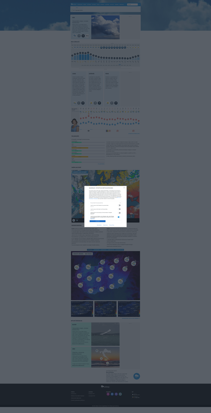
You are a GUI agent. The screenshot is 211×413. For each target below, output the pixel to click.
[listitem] (105, 202)
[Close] (124, 188)
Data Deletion (99, 225)
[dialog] (105, 206)
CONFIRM (98, 221)
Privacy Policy (111, 225)
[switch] (119, 205)
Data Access (105, 225)
